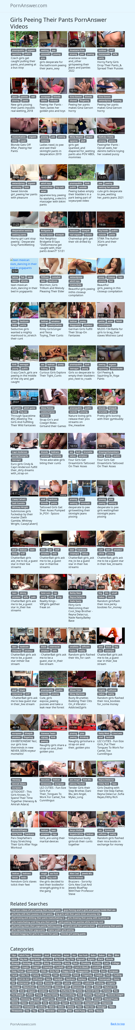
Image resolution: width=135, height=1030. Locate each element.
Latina (67, 983)
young (15, 368)
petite (112, 234)
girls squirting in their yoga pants (28, 930)
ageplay (74, 141)
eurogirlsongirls (20, 456)
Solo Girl (54, 1002)
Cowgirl (36, 967)
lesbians (55, 452)
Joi (33, 983)
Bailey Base (75, 593)
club (51, 597)
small (114, 593)
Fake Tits (24, 975)
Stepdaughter (91, 1002)
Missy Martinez (77, 694)
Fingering (87, 975)
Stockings (16, 1006)
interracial (54, 646)
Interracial (23, 983)
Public (30, 994)
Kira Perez (17, 834)
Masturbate (29, 987)
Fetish (76, 975)
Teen (79, 1006)
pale (33, 597)
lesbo (23, 877)
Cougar (15, 967)
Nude (14, 991)
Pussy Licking (68, 994)
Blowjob (15, 963)
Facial (14, 975)
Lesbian (77, 983)
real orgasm (75, 234)
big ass (23, 411)
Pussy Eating (51, 994)
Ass (74, 955)
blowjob (60, 234)
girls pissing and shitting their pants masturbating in (38, 918)
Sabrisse (45, 415)
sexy (30, 277)
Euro (103, 971)
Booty (46, 963)
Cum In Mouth (81, 967)
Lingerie (111, 983)
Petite (79, 991)
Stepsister (107, 1002)
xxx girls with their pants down (79, 926)
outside (83, 187)
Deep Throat (18, 971)
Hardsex (82, 979)
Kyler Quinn (47, 234)
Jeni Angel (75, 779)
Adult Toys (24, 955)
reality (111, 597)
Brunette (57, 963)
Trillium (45, 277)
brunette (103, 411)
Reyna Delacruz (77, 597)
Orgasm (32, 991)
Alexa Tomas (47, 408)
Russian (61, 999)
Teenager (101, 1006)
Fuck (108, 975)
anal (43, 499)
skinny (23, 593)
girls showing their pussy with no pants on (88, 918)
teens (15, 281)
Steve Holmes (76, 877)
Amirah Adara (19, 783)
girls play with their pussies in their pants (32, 914)
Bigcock (81, 959)
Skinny (15, 1002)
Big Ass (23, 959)
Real (80, 994)
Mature (58, 987)
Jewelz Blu (87, 873)
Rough (37, 999)
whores (24, 281)
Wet (70, 1010)
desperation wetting (22, 230)
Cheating (85, 963)
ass (71, 452)
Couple (25, 967)
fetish (119, 321)
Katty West (104, 733)
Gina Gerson (76, 96)
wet (33, 96)
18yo (14, 955)
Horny (117, 979)
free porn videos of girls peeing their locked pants (36, 910)
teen (43, 281)
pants (25, 100)
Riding (15, 999)
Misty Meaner (76, 136)
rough (44, 873)
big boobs (103, 230)
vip (55, 593)
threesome (46, 783)
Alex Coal (74, 873)
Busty (67, 963)
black (14, 553)
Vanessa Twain (48, 733)
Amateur (37, 955)
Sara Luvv (46, 593)
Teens (112, 1006)
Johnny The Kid (77, 783)
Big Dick (59, 959)
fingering (84, 100)
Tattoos (70, 1006)
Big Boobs (35, 959)
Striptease (29, 1006)
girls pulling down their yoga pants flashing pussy (36, 926)
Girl (13, 979)
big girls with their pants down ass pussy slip (78, 914)
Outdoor (43, 991)
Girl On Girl (23, 979)
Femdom (65, 975)
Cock (106, 963)
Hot (13, 983)
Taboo (51, 1006)
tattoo (44, 100)
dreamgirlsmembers (109, 452)
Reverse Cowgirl (115, 994)
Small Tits (35, 1002)
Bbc (110, 955)
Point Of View (92, 991)
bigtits (102, 690)
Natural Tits (110, 987)
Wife (91, 1010)
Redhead (99, 994)
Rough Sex (48, 999)
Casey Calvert (19, 499)
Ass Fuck (83, 955)
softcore (86, 646)
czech (23, 141)
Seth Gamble (18, 503)
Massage (16, 987)
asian (43, 191)
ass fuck (54, 873)
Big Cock (48, 959)
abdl (83, 141)
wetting (45, 50)
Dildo (43, 971)
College (115, 963)
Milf (67, 987)
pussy (101, 277)
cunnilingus (104, 325)
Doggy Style (68, 971)
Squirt (65, 1002)
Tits (27, 1010)
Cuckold (59, 967)
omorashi (45, 54)
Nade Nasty (75, 601)
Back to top (118, 1024)
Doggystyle (83, 971)
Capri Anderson (19, 452)
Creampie (47, 967)
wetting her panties (108, 187)
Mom (88, 987)
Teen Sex (89, 1006)
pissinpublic (18, 50)
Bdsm (14, 959)
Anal (47, 955)
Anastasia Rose (77, 50)
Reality (88, 994)
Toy (34, 1010)
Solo (45, 1002)
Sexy (88, 999)
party (101, 58)
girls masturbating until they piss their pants (34, 922)
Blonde (109, 959)
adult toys (46, 183)
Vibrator (50, 1010)
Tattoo (61, 1006)
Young (99, 1010)
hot (22, 277)
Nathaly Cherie (106, 136)
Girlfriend (37, 979)
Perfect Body (67, 991)
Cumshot (96, 967)
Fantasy (46, 975)
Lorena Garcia (47, 411)
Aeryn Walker (76, 830)
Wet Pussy (80, 1010)
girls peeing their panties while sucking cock (81, 922)
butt (78, 452)
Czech (107, 967)
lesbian (44, 321)
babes (102, 597)
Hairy (48, 979)
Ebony (95, 971)
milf (111, 50)
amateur (55, 321)
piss (43, 58)
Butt (75, 963)
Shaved (97, 999)
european (45, 96)
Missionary (77, 987)
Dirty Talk (54, 971)
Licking (100, 983)
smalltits (74, 646)
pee (53, 50)
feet (111, 281)
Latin (58, 983)
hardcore (74, 230)
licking (44, 368)
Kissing (48, 983)
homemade (104, 54)
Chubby (97, 963)
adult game (29, 408)
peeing (90, 54)
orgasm (31, 50)
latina (15, 277)
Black (100, 959)
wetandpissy (105, 100)
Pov (116, 991)
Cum (69, 967)
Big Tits (70, 959)
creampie (74, 553)
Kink (40, 983)
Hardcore (70, 979)
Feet (55, 975)
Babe (93, 955)
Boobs (37, 963)
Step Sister (76, 1002)
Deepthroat (32, 971)
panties (24, 96)
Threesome (17, 1010)
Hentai (92, 979)
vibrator (54, 100)
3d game (16, 408)
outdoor (102, 50)
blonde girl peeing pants (73, 933)
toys (120, 277)
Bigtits (91, 959)
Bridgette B (46, 230)
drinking (84, 737)
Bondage (27, 963)
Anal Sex (56, 955)
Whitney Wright (20, 507)
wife (115, 54)
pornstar (45, 456)
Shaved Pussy (111, 999)
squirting (16, 54)
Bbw (117, 955)
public (28, 54)
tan (50, 549)
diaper (89, 136)
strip (59, 597)
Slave (24, 1002)
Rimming (25, 999)
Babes (102, 955)
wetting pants (19, 234)
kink (27, 187)
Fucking (118, 975)
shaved (73, 100)
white (101, 553)
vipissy (44, 737)
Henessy (16, 779)
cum (101, 549)
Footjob (99, 975)
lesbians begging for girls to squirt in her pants (35, 933)
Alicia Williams (19, 830)
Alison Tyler (75, 690)
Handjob (58, 979)
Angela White (76, 834)
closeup (111, 277)
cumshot (56, 277)
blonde (57, 96)
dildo (14, 141)
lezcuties (45, 779)
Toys (41, 1010)
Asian (66, 955)
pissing (57, 54)
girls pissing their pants (110, 926)
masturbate (47, 187)
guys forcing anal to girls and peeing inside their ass (89, 910)
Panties (54, 991)
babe (14, 325)
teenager (24, 364)
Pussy (39, 994)
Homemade (104, 979)
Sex (69, 999)
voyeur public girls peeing (61, 930)
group (113, 411)
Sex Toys (79, 999)
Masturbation (44, 987)
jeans (14, 96)
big (100, 593)
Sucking (41, 1006)
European (113, 971)
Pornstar (107, 991)
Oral (22, 991)
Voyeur (61, 1010)
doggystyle (75, 325)
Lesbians (88, 983)
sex (42, 364)
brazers (88, 234)
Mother (97, 987)
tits (52, 368)
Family (35, 975)
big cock (60, 187)
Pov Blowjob (18, 994)
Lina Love (117, 733)
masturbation (19, 136)
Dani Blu (87, 779)
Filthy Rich (104, 783)
